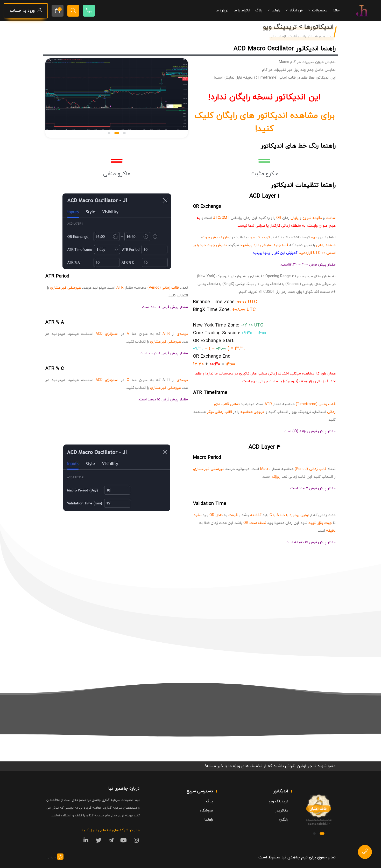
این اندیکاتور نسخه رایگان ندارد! (264, 97)
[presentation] (56, 99)
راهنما (208, 819)
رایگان (283, 819)
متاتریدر (281, 810)
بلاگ (209, 801)
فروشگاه (206, 810)
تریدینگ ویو (278, 801)
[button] (124, 133)
